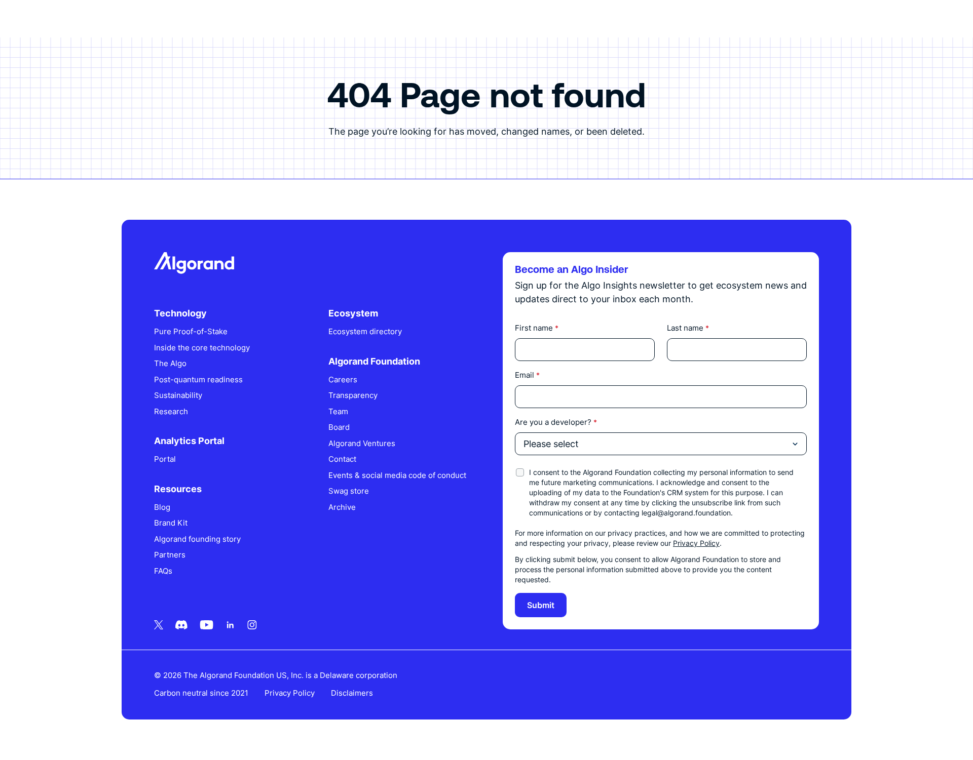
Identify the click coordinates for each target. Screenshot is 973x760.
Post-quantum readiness (198, 379)
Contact (342, 459)
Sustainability (178, 395)
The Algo (170, 363)
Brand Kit (171, 523)
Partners (169, 554)
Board (339, 427)
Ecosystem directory (365, 331)
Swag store (348, 491)
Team (338, 411)
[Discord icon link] (181, 624)
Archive (342, 507)
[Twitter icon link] (158, 624)
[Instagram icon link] (252, 624)
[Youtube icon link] (206, 624)
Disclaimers (352, 693)
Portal (165, 459)
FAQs (163, 571)
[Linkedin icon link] (230, 624)
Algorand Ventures (361, 443)
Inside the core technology (202, 347)
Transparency (353, 395)
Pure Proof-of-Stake (191, 331)
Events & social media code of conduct (397, 475)
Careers (342, 379)
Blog (162, 507)
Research (171, 411)
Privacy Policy (696, 543)
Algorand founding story (197, 539)
